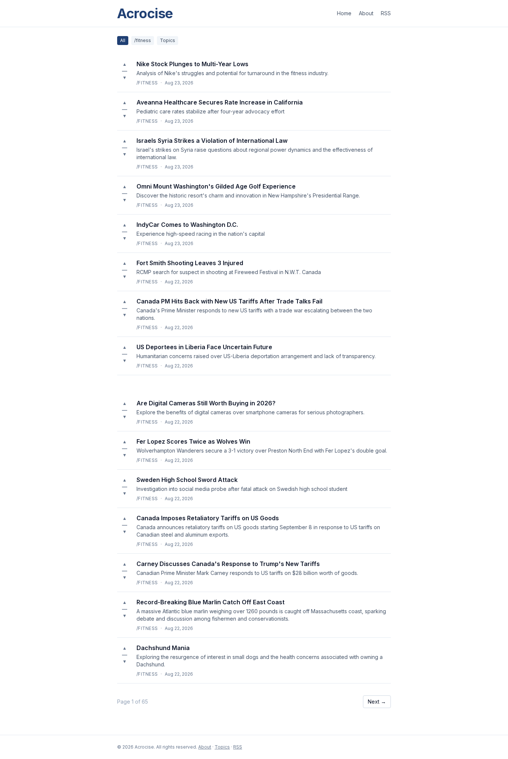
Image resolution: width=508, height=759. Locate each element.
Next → (377, 701)
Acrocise (145, 13)
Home (344, 13)
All (122, 40)
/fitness (142, 40)
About (366, 13)
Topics (167, 40)
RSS (386, 13)
